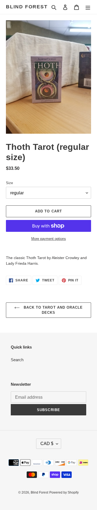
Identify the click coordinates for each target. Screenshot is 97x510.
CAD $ (46, 443)
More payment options (48, 239)
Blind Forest (27, 6)
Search (17, 359)
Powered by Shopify (64, 492)
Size (9, 183)
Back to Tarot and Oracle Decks (52, 310)
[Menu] (87, 7)
